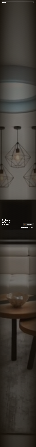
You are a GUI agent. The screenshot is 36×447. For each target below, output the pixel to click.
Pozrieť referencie (31, 227)
